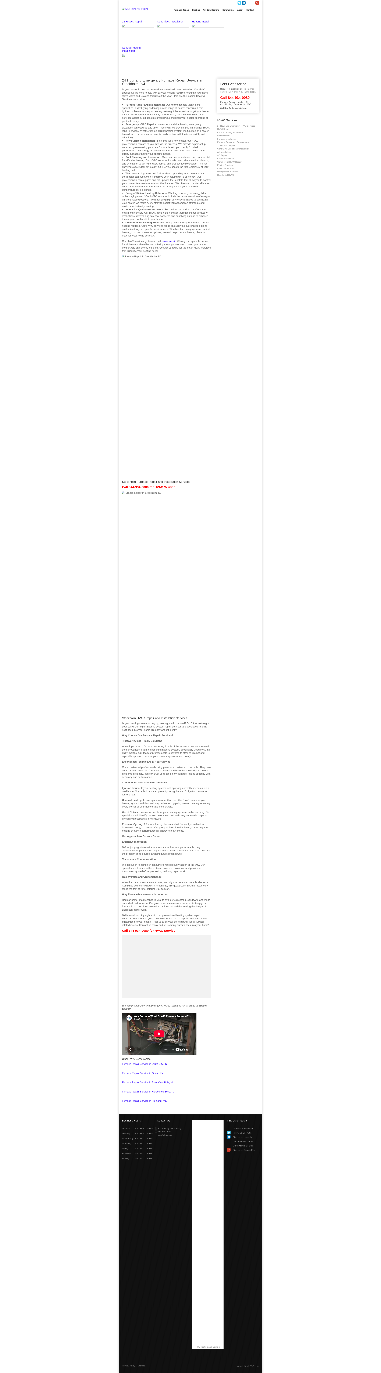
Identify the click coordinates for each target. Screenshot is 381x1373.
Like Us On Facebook (243, 1128)
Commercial (228, 10)
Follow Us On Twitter (242, 1133)
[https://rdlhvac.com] (135, 9)
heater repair (169, 241)
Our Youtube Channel (243, 1141)
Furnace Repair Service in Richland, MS (144, 1100)
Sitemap (141, 1366)
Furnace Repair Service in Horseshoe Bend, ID (148, 1091)
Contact (250, 10)
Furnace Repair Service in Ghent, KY (142, 1073)
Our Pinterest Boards (243, 1146)
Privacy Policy (128, 1366)
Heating (196, 10)
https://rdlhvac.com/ (165, 1135)
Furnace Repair (181, 10)
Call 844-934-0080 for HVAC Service (148, 487)
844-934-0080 (225, 3)
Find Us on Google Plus (244, 1150)
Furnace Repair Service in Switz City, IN (144, 1064)
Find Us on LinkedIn (242, 1137)
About (240, 10)
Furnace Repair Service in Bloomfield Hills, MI (147, 1082)
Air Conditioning (211, 10)
